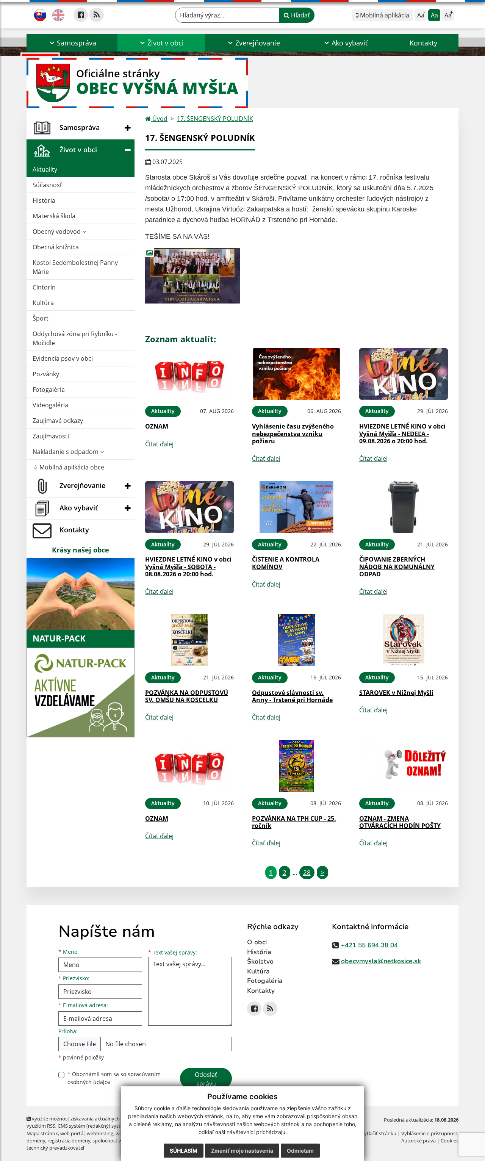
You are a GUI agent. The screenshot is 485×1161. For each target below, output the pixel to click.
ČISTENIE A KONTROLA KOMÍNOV (285, 563)
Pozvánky (46, 374)
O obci (257, 942)
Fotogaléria (49, 389)
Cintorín (44, 287)
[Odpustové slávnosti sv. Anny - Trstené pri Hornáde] (296, 640)
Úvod (159, 118)
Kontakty (423, 42)
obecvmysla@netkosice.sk (381, 961)
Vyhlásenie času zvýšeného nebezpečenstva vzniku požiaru (293, 433)
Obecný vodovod (57, 231)
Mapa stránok (42, 1133)
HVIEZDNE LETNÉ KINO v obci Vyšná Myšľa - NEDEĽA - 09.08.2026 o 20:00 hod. (402, 433)
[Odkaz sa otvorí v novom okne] (81, 15)
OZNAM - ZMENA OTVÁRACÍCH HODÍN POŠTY (400, 822)
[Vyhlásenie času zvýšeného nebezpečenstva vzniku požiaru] (296, 374)
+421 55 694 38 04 (369, 945)
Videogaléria (50, 405)
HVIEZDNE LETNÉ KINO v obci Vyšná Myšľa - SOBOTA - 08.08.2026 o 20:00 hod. (188, 566)
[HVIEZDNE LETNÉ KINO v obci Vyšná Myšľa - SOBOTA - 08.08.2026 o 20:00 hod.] (189, 507)
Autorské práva (418, 1140)
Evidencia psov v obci (63, 358)
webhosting (100, 1133)
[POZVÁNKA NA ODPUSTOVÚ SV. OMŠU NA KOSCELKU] (189, 640)
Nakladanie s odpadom (66, 452)
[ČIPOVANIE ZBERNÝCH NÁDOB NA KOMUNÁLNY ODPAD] (403, 507)
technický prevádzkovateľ (55, 1147)
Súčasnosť (47, 185)
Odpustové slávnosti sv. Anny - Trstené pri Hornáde (292, 696)
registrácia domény (68, 1140)
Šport (40, 318)
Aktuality (45, 169)
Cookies (449, 1140)
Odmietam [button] (300, 1150)
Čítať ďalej (159, 444)
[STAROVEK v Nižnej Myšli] (403, 640)
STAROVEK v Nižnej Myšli (396, 692)
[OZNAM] (189, 374)
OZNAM (156, 426)
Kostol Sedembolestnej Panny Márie (75, 267)
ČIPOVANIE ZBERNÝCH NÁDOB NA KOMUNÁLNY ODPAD (397, 566)
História (44, 200)
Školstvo (260, 961)
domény (36, 1140)
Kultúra (43, 303)
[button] (72, 43)
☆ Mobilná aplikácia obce (68, 467)
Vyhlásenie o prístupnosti (429, 1133)
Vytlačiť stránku (378, 1133)
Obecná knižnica (56, 247)
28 (307, 872)
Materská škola (54, 216)
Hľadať (299, 15)
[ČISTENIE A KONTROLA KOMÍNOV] (296, 507)
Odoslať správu (206, 1079)
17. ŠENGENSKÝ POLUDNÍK (215, 118)
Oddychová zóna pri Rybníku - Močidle (75, 338)
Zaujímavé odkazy (58, 420)
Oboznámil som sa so (114, 1078)
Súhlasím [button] (183, 1150)
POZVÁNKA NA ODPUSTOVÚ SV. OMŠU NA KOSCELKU (186, 696)
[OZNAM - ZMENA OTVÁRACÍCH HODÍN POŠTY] (403, 766)
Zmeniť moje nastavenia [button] (242, 1150)
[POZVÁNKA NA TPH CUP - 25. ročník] (296, 766)
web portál (72, 1133)
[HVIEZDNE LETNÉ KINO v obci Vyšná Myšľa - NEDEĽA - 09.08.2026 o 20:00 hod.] (403, 374)
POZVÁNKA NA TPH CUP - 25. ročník (294, 822)
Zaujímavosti (51, 436)
